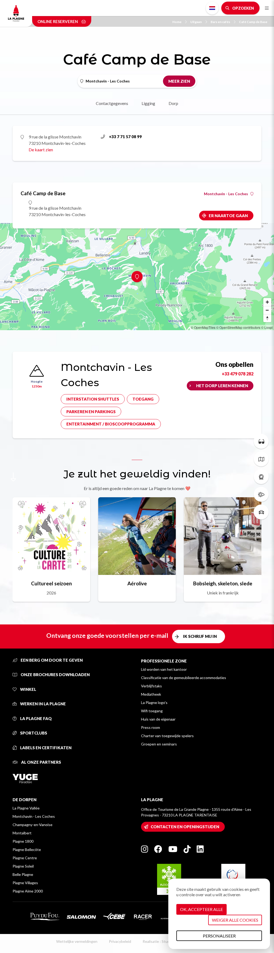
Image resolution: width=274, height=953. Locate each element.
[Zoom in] (267, 302)
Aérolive (137, 583)
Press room (150, 727)
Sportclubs (33, 732)
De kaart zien (41, 149)
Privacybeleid (120, 941)
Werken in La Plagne (42, 703)
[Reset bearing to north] (267, 318)
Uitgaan (196, 22)
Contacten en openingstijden (185, 826)
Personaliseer (219, 935)
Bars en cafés (220, 22)
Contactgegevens (112, 103)
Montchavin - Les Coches (226, 194)
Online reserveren (58, 21)
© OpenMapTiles (203, 327)
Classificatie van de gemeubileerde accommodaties (183, 677)
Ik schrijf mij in (200, 636)
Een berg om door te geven (51, 660)
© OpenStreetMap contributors (238, 327)
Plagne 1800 (23, 841)
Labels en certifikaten (45, 747)
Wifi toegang (152, 711)
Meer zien (179, 81)
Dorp (173, 103)
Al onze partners (40, 762)
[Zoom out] (267, 310)
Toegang (143, 399)
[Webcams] (261, 476)
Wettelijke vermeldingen (76, 941)
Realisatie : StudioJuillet (162, 941)
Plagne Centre (25, 858)
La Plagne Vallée (26, 808)
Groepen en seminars (159, 744)
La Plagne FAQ (35, 718)
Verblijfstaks (151, 686)
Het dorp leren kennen (222, 385)
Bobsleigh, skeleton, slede (222, 583)
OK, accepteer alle (201, 909)
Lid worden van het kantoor (164, 669)
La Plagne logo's (154, 702)
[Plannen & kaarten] (261, 458)
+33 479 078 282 (237, 373)
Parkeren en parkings (91, 411)
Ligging (148, 103)
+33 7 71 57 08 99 (125, 136)
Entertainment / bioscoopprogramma (110, 423)
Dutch (212, 8)
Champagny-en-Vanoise (32, 824)
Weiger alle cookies (235, 919)
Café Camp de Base (253, 22)
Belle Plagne (23, 874)
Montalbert (22, 833)
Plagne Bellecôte (27, 849)
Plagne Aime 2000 (28, 891)
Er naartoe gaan (228, 215)
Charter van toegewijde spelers (167, 735)
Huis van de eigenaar (158, 719)
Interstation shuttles (92, 399)
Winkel (27, 689)
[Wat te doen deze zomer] (261, 441)
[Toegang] (261, 511)
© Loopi (267, 327)
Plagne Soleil (23, 866)
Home (176, 22)
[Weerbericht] (261, 494)
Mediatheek (151, 694)
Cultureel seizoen (51, 583)
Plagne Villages (25, 882)
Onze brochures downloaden (55, 674)
